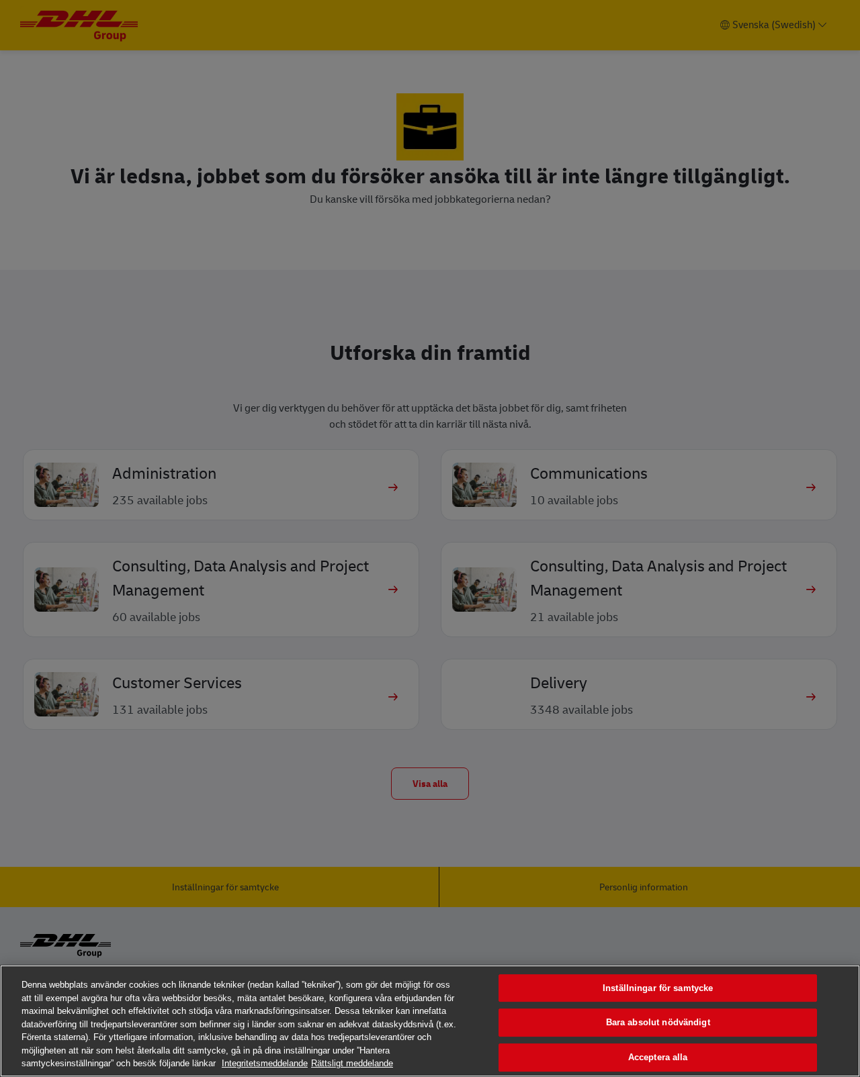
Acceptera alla (658, 1057)
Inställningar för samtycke (658, 988)
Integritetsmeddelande (265, 1063)
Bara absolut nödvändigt (658, 1022)
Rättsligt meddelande (352, 1063)
